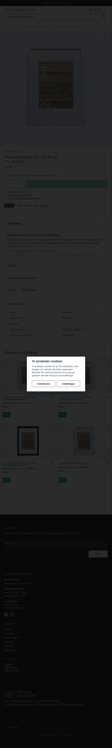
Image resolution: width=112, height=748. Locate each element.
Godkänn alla (43, 384)
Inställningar (68, 384)
